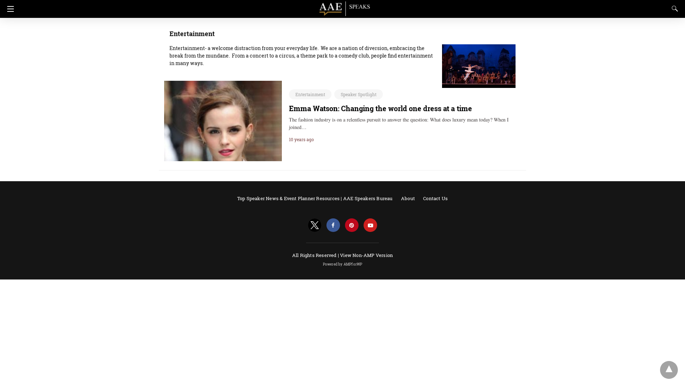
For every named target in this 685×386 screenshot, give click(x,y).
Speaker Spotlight (358, 94)
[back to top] (669, 370)
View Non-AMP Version (366, 255)
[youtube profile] (370, 225)
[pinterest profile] (352, 225)
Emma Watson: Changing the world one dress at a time (380, 108)
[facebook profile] (333, 225)
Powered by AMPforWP (342, 264)
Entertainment (310, 94)
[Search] (673, 8)
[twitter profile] (314, 225)
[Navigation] (8, 9)
